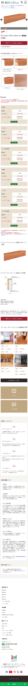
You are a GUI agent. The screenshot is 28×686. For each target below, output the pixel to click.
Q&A (3, 628)
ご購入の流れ (4, 623)
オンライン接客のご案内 (7, 635)
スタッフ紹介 (4, 617)
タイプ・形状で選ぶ (6, 601)
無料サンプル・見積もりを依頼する (14, 43)
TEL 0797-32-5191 (5, 646)
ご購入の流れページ (21, 570)
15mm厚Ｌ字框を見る (7, 71)
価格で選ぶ (4, 594)
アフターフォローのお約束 (7, 630)
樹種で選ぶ (4, 592)
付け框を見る (7, 88)
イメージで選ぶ (5, 603)
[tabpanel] (14, 19)
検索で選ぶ (4, 590)
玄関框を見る (20, 69)
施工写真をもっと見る (14, 380)
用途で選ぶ (4, 599)
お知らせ (3, 612)
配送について (4, 626)
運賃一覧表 (5, 233)
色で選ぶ (3, 596)
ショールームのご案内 (6, 632)
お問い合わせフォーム (6, 641)
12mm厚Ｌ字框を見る (7, 69)
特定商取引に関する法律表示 (8, 614)
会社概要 (3, 610)
